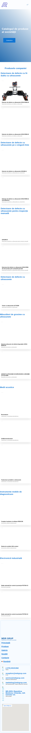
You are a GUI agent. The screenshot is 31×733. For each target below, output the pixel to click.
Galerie (4, 650)
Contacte (5, 658)
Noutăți (4, 654)
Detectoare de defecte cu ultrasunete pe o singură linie (13, 172)
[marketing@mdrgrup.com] (15, 683)
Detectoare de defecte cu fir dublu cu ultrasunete (12, 103)
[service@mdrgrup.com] (15, 678)
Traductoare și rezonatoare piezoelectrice (9, 416)
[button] (27, 4)
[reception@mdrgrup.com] (15, 674)
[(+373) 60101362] (15, 669)
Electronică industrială (5, 587)
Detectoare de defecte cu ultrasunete (9, 307)
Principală (5, 643)
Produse (5, 646)
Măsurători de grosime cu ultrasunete (9, 347)
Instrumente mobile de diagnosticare (8, 523)
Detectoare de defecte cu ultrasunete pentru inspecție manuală (15, 241)
